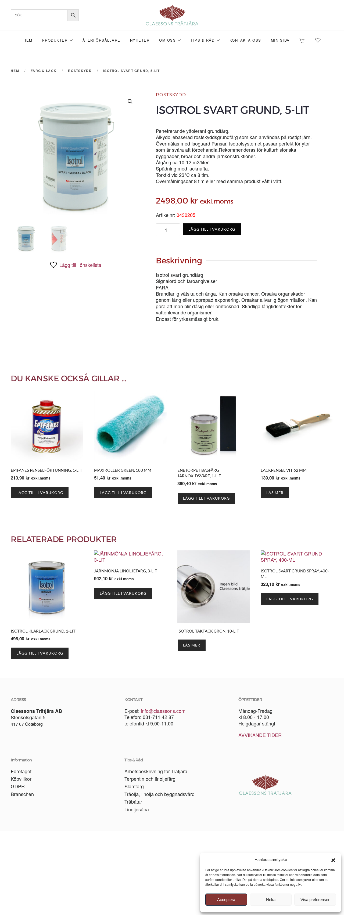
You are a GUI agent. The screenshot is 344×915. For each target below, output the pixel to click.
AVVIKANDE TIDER (260, 734)
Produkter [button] (55, 40)
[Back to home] (172, 15)
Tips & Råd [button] (202, 40)
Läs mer (275, 492)
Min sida (280, 40)
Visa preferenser (314, 899)
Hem (28, 40)
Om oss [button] (167, 40)
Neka (270, 899)
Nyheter (140, 40)
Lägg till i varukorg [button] (39, 492)
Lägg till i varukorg (211, 229)
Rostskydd (171, 94)
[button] (333, 859)
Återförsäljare (101, 40)
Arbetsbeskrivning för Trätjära (155, 771)
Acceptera (226, 899)
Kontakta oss (245, 40)
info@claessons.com (163, 710)
